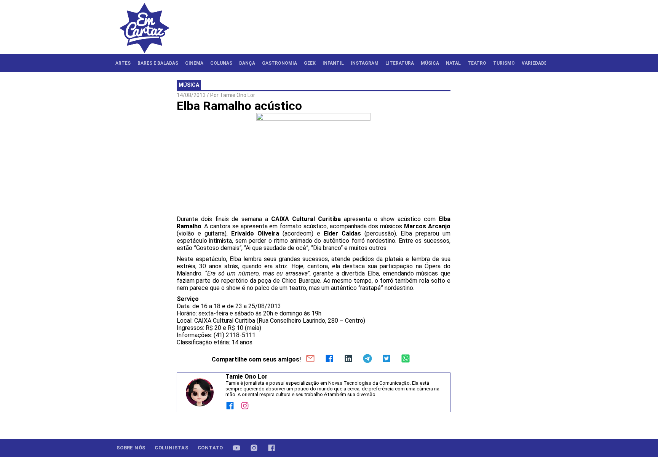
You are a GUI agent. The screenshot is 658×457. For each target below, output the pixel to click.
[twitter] (386, 359)
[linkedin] (348, 359)
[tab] (123, 63)
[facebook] (329, 359)
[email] (310, 359)
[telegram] (367, 359)
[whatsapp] (405, 359)
